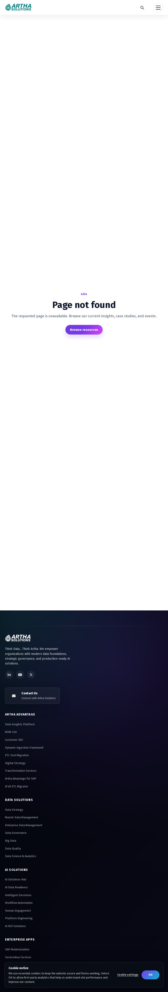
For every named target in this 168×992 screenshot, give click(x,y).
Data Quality (13, 848)
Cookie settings (127, 974)
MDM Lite (11, 732)
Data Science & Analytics (20, 856)
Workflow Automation (19, 902)
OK (150, 974)
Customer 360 (14, 739)
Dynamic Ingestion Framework (24, 747)
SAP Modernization (17, 949)
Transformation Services (21, 770)
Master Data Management (21, 817)
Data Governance (16, 832)
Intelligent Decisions (18, 895)
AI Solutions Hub (15, 879)
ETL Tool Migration (17, 755)
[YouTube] (20, 675)
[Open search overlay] (142, 7)
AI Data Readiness (16, 887)
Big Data (10, 840)
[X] (31, 675)
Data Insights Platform (20, 724)
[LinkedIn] (9, 675)
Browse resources (84, 330)
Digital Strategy (15, 763)
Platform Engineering (19, 918)
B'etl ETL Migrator (16, 786)
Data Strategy (14, 809)
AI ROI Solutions (15, 926)
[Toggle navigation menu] (158, 7)
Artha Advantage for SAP (20, 778)
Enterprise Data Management (23, 825)
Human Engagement (18, 910)
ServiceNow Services (18, 957)
